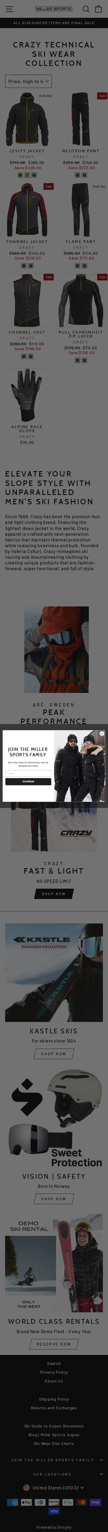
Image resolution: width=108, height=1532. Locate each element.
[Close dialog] (102, 733)
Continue (28, 781)
